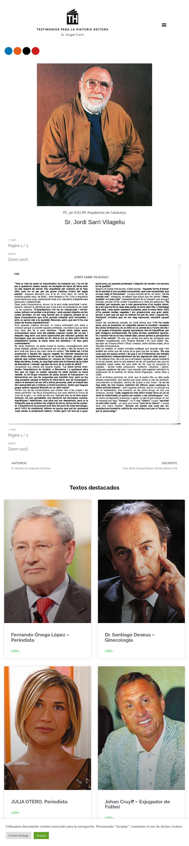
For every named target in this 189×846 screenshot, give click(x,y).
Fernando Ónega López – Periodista (40, 637)
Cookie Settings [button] (19, 835)
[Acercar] (13, 254)
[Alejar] (10, 254)
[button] (164, 24)
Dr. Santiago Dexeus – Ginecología (130, 637)
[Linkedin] (8, 51)
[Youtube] (35, 51)
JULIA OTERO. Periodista (39, 801)
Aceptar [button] (41, 835)
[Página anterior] (10, 240)
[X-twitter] (26, 51)
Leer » (15, 651)
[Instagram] (17, 51)
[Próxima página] (13, 240)
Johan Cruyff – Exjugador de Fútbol (137, 804)
